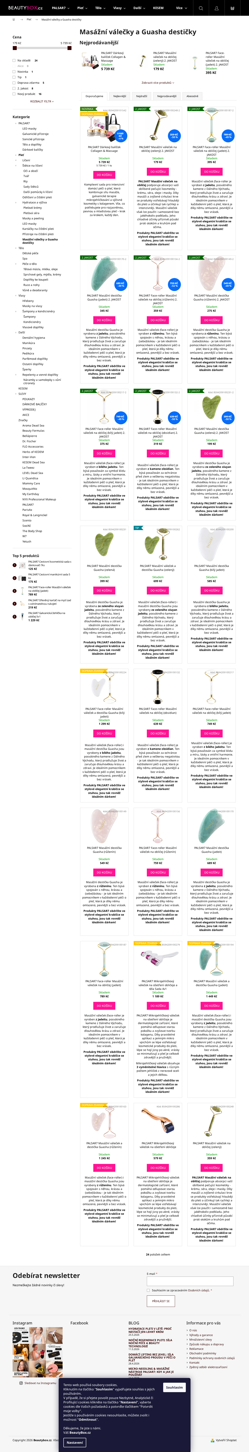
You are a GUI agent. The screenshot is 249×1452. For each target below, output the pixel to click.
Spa (24, 258)
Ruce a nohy (31, 285)
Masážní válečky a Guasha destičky (40, 241)
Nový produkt (29, 94)
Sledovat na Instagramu (40, 1383)
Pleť (21, 155)
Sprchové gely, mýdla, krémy (42, 274)
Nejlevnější (119, 96)
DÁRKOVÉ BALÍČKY (34, 404)
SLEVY (22, 394)
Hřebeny (28, 301)
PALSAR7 (24, 123)
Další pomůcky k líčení (38, 192)
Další (22, 332)
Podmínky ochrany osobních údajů (212, 1358)
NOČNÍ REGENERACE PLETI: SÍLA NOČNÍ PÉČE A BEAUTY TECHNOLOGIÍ (150, 1343)
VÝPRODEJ (29, 409)
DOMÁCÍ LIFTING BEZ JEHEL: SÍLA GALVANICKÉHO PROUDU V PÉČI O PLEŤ (152, 1357)
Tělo (21, 248)
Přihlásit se (161, 1301)
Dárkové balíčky (32, 149)
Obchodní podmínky (202, 1353)
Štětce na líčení (32, 165)
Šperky (26, 369)
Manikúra (28, 343)
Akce (23, 66)
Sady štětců (31, 186)
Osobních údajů (198, 1290)
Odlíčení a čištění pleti (37, 197)
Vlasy (22, 295)
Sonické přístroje (33, 139)
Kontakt (194, 1362)
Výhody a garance (201, 1335)
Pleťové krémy (32, 208)
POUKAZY (28, 399)
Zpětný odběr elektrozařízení (208, 1367)
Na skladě (27, 60)
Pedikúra (28, 353)
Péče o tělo (29, 264)
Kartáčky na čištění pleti (38, 229)
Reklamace (196, 1349)
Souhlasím (174, 1387)
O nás (193, 1330)
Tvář (26, 176)
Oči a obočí (30, 171)
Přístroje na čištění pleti (38, 234)
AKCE (25, 415)
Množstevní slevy (200, 1339)
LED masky (29, 128)
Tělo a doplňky (31, 144)
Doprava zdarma (31, 82)
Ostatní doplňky (32, 364)
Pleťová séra (31, 213)
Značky (23, 420)
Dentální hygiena (33, 337)
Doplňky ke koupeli (35, 279)
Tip (22, 77)
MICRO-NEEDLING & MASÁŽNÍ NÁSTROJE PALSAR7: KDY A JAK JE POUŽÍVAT (151, 1371)
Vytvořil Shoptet (226, 1440)
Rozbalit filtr (40, 101)
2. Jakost (25, 88)
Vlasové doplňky (33, 327)
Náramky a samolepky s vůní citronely (42, 381)
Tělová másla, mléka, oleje (40, 269)
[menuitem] (60, 8)
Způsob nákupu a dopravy (206, 1344)
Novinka (25, 71)
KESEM (23, 388)
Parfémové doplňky (35, 359)
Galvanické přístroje (35, 134)
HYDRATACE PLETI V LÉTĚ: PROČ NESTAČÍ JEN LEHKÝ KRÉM (150, 1330)
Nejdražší (141, 96)
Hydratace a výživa (34, 202)
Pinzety (27, 348)
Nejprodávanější (166, 96)
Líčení (26, 160)
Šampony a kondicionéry (38, 311)
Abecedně (192, 96)
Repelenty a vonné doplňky (40, 374)
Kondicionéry (32, 322)
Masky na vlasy (32, 306)
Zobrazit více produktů (156, 82)
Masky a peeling (33, 218)
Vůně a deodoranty (34, 290)
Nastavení (75, 1442)
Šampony (29, 316)
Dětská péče (30, 253)
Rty (25, 181)
